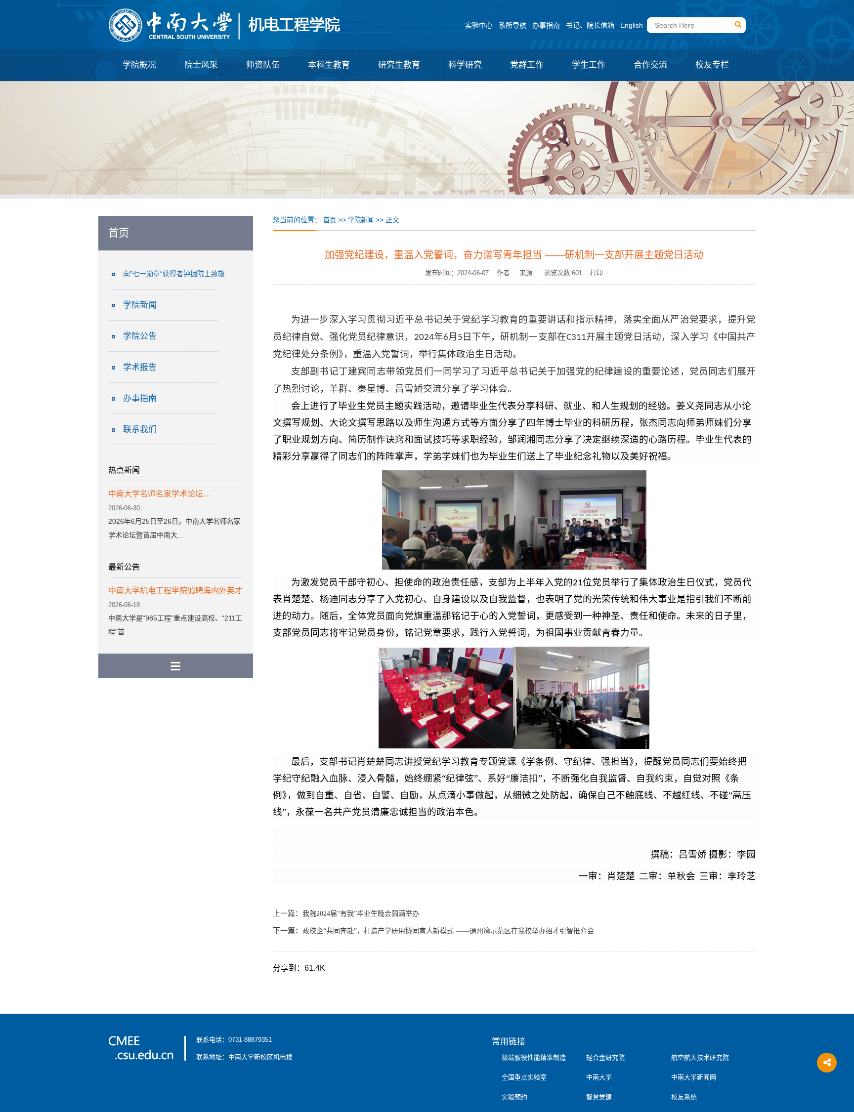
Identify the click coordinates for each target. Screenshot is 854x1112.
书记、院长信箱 (590, 25)
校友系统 (684, 1097)
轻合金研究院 (605, 1057)
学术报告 (140, 367)
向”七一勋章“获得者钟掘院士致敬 (174, 274)
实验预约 (514, 1097)
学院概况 (139, 65)
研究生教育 (399, 65)
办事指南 (546, 25)
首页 (329, 220)
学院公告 (140, 336)
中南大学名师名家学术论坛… (159, 494)
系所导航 (512, 25)
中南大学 (599, 1077)
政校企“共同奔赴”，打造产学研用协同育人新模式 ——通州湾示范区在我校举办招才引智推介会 (448, 931)
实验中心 (479, 25)
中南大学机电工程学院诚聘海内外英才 (175, 590)
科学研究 (465, 65)
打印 (596, 273)
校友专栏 (712, 65)
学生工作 (588, 65)
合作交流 (650, 65)
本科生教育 (329, 65)
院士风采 (201, 65)
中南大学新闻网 (693, 1077)
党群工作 (527, 65)
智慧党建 (599, 1097)
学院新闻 (140, 305)
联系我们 (140, 429)
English (631, 25)
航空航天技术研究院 (700, 1057)
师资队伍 (263, 65)
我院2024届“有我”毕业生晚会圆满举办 (360, 913)
